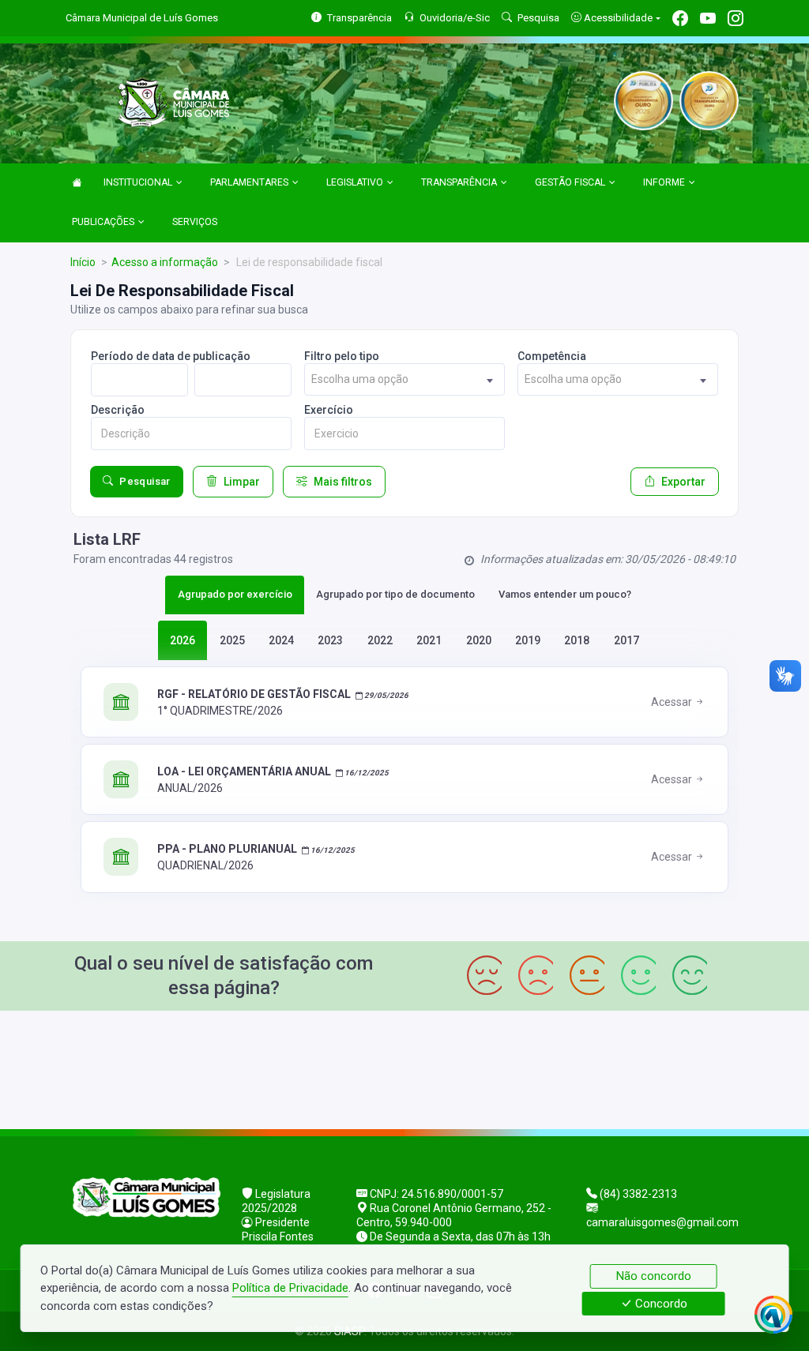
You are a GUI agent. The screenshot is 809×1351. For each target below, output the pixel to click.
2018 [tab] (576, 640)
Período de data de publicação (170, 356)
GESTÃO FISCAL (570, 182)
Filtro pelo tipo (341, 356)
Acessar (672, 702)
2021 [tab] (429, 640)
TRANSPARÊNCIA (459, 182)
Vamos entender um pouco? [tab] (565, 594)
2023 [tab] (330, 640)
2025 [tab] (232, 640)
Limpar (242, 481)
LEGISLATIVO (354, 182)
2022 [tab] (380, 640)
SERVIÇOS (194, 221)
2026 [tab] (182, 640)
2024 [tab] (281, 640)
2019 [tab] (527, 640)
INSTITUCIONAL (137, 182)
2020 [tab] (478, 640)
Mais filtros (343, 481)
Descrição (118, 409)
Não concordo (653, 1276)
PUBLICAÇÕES (103, 221)
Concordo (659, 1304)
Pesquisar (145, 481)
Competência (551, 356)
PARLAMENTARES (249, 182)
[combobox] (404, 379)
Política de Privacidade (290, 1288)
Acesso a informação (164, 262)
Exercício (328, 409)
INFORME (664, 182)
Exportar (683, 481)
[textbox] (404, 379)
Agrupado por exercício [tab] (235, 594)
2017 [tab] (626, 640)
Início (83, 262)
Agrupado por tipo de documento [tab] (395, 594)
